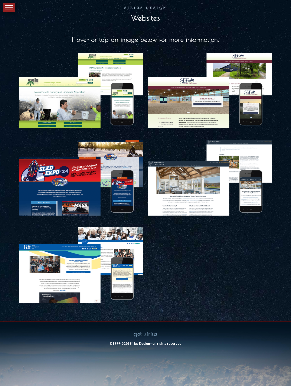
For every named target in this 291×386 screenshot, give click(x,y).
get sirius (146, 333)
